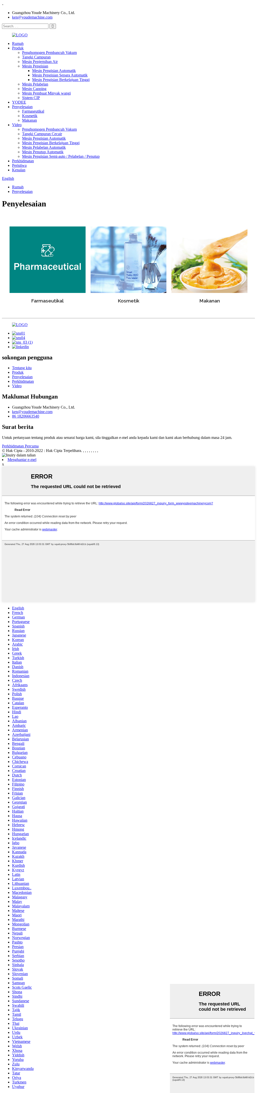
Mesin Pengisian (35, 66)
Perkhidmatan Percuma (20, 446)
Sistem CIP (31, 98)
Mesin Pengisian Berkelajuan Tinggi (61, 79)
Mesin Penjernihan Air (40, 61)
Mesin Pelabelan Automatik (44, 147)
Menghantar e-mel (22, 459)
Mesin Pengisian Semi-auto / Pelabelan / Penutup (61, 156)
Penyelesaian (22, 107)
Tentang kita (22, 368)
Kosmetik (29, 116)
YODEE (19, 102)
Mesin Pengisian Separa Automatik (60, 75)
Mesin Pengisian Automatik (54, 70)
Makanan (29, 120)
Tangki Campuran (36, 57)
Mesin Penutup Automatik (42, 152)
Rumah (18, 43)
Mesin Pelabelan (35, 84)
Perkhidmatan (23, 161)
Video (17, 125)
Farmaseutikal (33, 111)
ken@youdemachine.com (32, 17)
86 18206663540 (25, 416)
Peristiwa (19, 165)
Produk (18, 48)
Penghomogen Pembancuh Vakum (49, 52)
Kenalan (18, 170)
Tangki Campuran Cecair (42, 134)
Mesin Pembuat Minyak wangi (46, 93)
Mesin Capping (34, 89)
